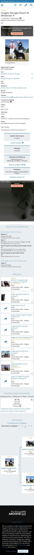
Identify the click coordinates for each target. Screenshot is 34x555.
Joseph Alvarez (18, 97)
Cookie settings (11, 551)
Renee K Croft (22, 88)
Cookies (4, 547)
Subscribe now (17, 34)
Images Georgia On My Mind (10, 78)
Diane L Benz (5, 88)
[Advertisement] (17, 204)
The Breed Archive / (8, 1)
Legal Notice (17, 522)
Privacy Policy (22, 545)
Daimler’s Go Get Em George (10, 74)
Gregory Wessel (6, 97)
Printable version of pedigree (17, 423)
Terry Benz (13, 88)
